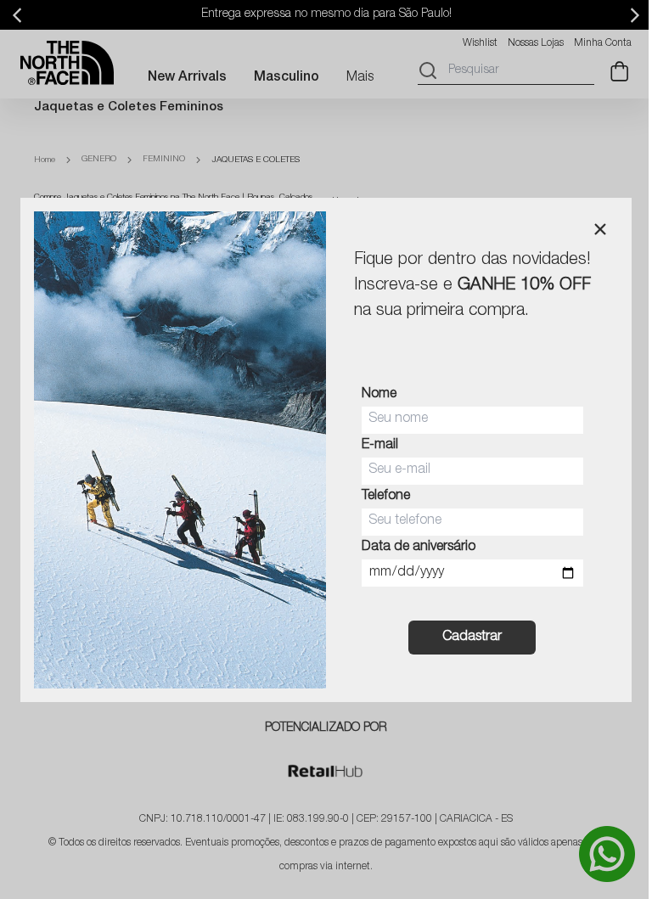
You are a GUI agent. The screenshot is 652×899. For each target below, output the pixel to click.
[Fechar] (600, 229)
